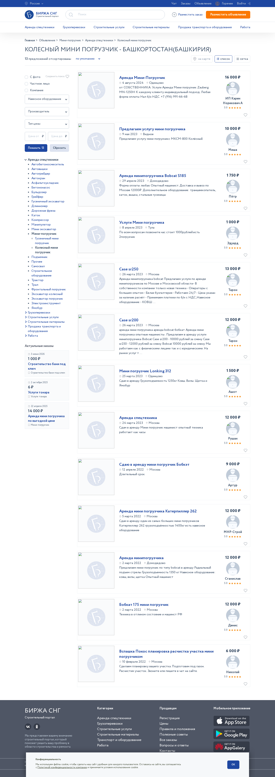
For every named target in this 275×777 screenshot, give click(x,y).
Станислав (233, 578)
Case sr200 (128, 320)
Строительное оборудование (41, 273)
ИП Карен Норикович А (233, 101)
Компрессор (40, 220)
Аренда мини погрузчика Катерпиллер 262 (158, 511)
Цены (163, 723)
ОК (233, 764)
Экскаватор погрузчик (47, 298)
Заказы (185, 3)
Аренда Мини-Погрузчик (142, 78)
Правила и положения (177, 729)
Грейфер (37, 197)
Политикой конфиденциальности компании (62, 767)
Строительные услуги (109, 27)
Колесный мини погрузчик (46, 250)
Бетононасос (40, 187)
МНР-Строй (233, 532)
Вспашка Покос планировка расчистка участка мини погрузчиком (166, 654)
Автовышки (39, 169)
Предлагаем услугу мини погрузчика (152, 129)
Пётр (233, 196)
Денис (233, 625)
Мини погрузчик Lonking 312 (145, 371)
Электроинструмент (46, 303)
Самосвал (38, 266)
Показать (36, 148)
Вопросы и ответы (174, 745)
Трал (34, 284)
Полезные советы (173, 734)
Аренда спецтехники (39, 27)
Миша (232, 150)
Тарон (232, 290)
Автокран (38, 178)
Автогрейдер (40, 173)
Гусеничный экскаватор (47, 201)
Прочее (36, 261)
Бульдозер (39, 192)
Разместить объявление (228, 14)
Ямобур (36, 308)
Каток (35, 215)
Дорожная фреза (43, 210)
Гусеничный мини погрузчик (47, 240)
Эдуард (232, 243)
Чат (174, 3)
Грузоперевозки (74, 27)
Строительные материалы (151, 27)
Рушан (233, 438)
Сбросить (59, 148)
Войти (241, 3)
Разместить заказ (190, 14)
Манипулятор (41, 224)
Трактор (37, 280)
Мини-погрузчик (43, 234)
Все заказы (168, 740)
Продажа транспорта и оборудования (205, 27)
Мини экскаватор (43, 229)
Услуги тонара (38, 392)
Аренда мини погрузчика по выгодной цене (46, 418)
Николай (232, 672)
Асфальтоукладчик (45, 183)
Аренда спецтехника (138, 418)
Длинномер (39, 206)
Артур (232, 485)
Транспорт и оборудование (119, 740)
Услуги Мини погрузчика (141, 222)
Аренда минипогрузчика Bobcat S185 (152, 176)
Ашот (232, 392)
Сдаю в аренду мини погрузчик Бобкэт (154, 464)
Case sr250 (128, 269)
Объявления (202, 3)
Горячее (227, 3)
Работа (245, 27)
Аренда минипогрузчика (141, 558)
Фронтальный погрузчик (48, 289)
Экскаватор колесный (47, 294)
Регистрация (169, 718)
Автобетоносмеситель (47, 164)
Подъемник (39, 257)
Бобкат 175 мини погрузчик (144, 604)
